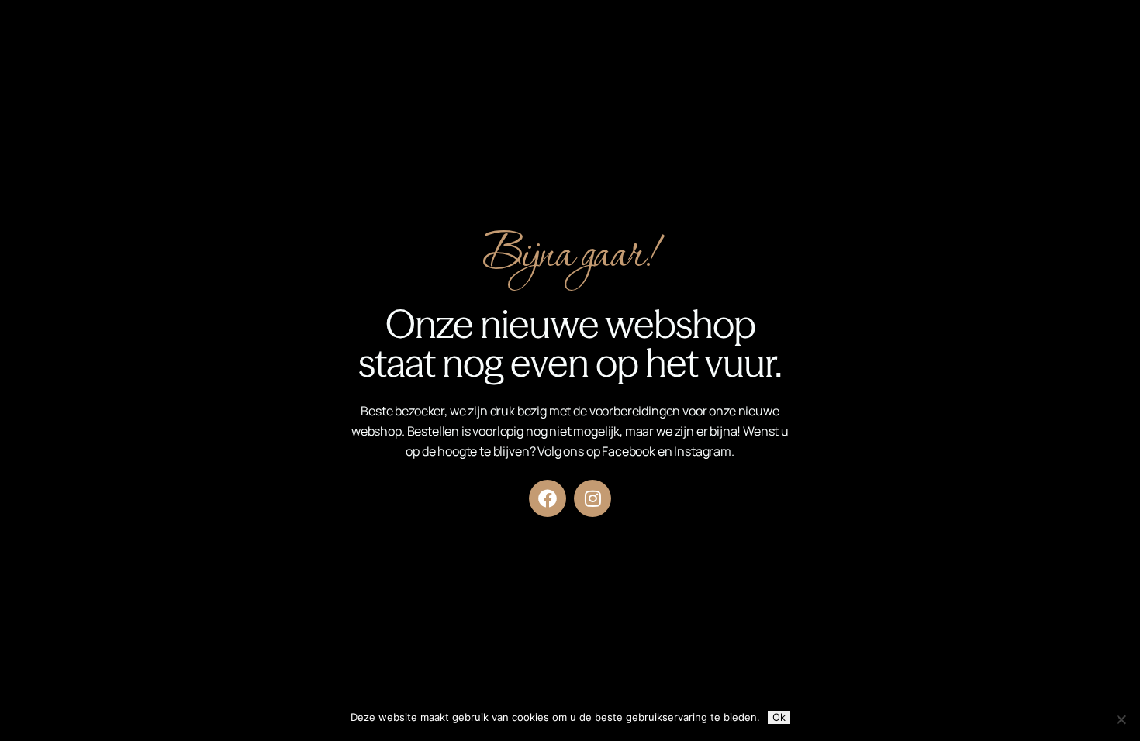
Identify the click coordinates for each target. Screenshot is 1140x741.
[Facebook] (547, 498)
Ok (779, 717)
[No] (1120, 719)
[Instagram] (592, 498)
